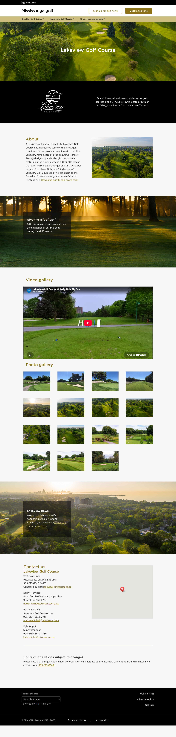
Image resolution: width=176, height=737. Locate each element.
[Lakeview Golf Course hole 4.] (70, 444)
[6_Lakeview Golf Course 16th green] (105, 390)
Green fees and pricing (91, 19)
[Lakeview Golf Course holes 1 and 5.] (70, 417)
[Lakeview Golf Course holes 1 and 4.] (105, 417)
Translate (45, 703)
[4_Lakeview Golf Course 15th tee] (36, 390)
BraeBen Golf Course (32, 19)
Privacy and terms (77, 720)
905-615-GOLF (46, 665)
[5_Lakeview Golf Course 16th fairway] (70, 390)
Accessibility (102, 720)
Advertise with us (145, 699)
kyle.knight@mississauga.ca (38, 637)
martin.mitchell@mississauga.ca (41, 620)
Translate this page (30, 694)
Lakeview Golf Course (61, 19)
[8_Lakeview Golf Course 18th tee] (139, 390)
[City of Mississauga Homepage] (29, 2)
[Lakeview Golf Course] (105, 444)
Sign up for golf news (105, 11)
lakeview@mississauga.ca (57, 586)
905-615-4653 (147, 693)
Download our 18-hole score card (59, 180)
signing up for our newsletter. (46, 524)
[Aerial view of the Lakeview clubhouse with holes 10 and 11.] (36, 444)
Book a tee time (139, 11)
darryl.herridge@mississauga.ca (41, 603)
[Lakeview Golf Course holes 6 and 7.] (139, 417)
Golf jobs (149, 705)
